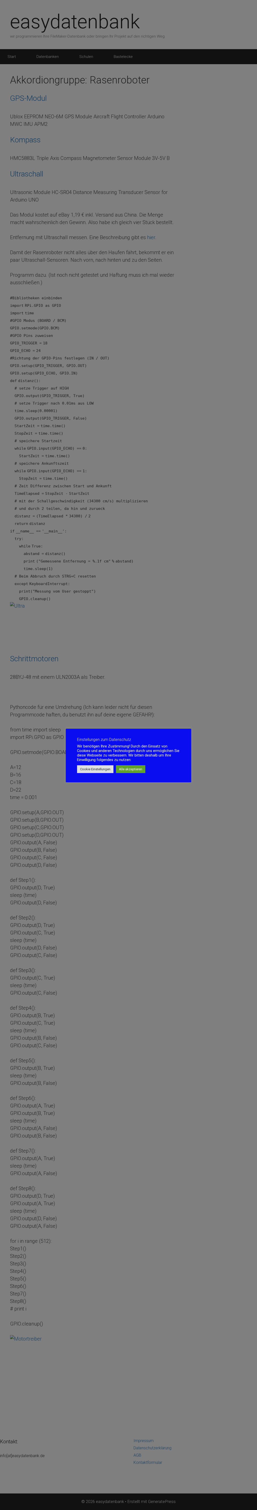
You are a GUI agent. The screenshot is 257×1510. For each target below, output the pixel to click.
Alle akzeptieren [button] (130, 769)
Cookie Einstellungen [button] (95, 769)
